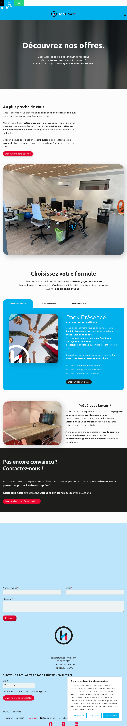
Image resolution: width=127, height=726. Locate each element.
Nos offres (32, 718)
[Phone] (19, 3)
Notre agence (47, 718)
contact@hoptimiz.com (63, 658)
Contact (20, 718)
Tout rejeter (95, 716)
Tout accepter (111, 716)
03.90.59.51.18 (63, 661)
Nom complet (10, 588)
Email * (6, 681)
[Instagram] (7, 8)
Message (8, 599)
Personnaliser (78, 716)
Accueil (9, 718)
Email (68, 588)
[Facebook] (2, 8)
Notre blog (63, 718)
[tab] (18, 303)
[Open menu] (124, 15)
